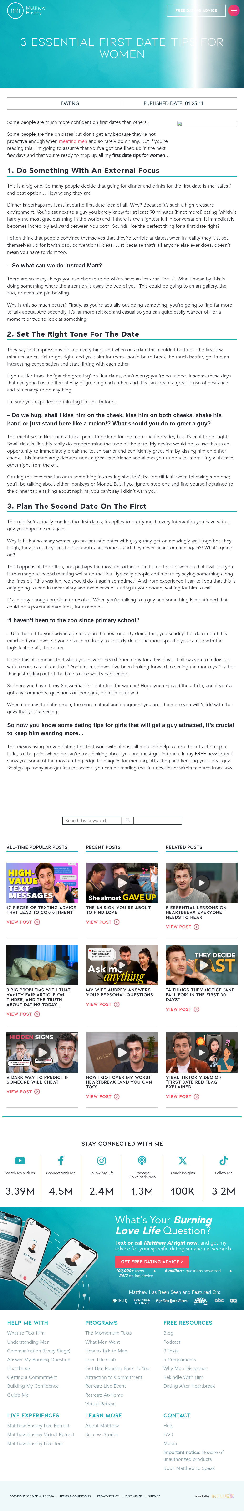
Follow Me (224, 1173)
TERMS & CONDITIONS (75, 1496)
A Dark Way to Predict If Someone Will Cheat (37, 1079)
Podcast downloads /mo (142, 1175)
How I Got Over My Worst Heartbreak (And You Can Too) (119, 1082)
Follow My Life (101, 1173)
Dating (70, 103)
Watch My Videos (20, 1173)
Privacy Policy (108, 1496)
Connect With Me (61, 1173)
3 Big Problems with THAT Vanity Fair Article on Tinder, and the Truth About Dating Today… (38, 997)
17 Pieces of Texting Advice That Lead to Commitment (41, 910)
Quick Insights (183, 1173)
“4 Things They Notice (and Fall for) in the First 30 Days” (200, 994)
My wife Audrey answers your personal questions (119, 992)
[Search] (128, 820)
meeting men (73, 141)
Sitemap (154, 1496)
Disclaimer (133, 1496)
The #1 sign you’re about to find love (118, 910)
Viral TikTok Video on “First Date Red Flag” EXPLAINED (194, 1082)
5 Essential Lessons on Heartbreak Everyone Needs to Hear (196, 912)
